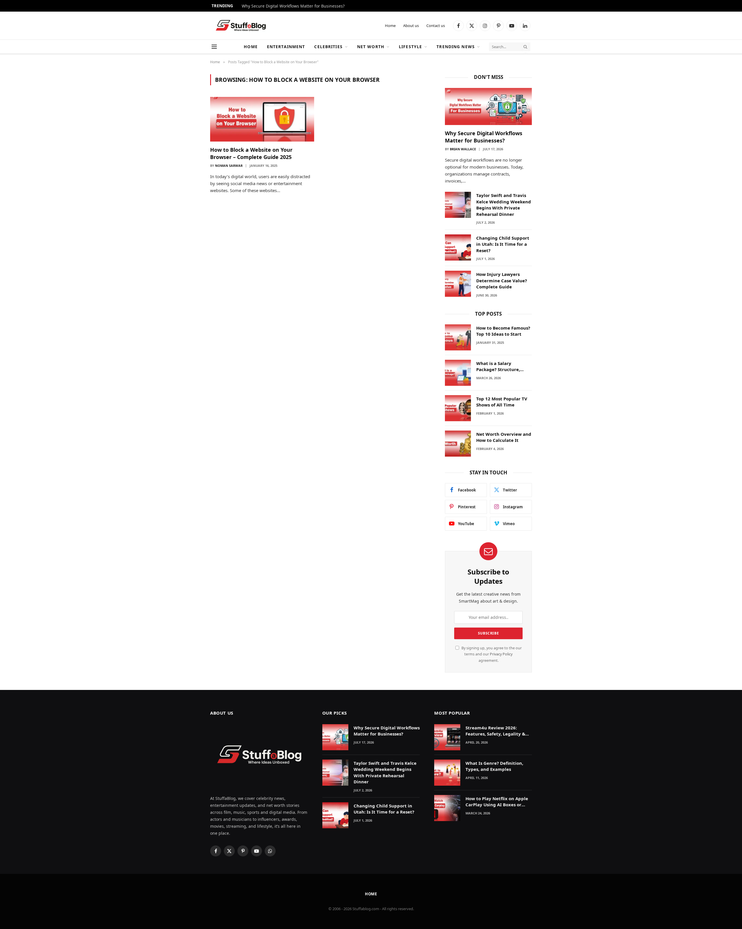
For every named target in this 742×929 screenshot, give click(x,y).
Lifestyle (410, 46)
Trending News (456, 46)
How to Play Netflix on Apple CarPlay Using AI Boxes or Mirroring (496, 802)
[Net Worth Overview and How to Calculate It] (458, 444)
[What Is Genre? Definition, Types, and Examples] (447, 773)
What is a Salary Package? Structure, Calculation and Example (503, 366)
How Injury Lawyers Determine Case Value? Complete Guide (501, 280)
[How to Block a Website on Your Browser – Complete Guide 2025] (262, 119)
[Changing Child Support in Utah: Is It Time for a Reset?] (458, 247)
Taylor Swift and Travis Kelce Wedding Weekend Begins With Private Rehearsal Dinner (503, 204)
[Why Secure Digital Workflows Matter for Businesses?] (488, 106)
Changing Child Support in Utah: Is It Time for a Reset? (502, 244)
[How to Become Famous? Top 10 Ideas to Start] (458, 337)
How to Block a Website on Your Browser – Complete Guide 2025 (251, 153)
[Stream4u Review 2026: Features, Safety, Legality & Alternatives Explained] (447, 737)
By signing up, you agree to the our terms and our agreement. (491, 654)
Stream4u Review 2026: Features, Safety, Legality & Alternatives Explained (495, 731)
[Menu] (214, 46)
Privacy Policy (501, 654)
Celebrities (328, 46)
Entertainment (286, 46)
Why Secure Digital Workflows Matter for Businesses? (293, 6)
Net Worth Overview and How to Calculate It (503, 437)
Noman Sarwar (229, 165)
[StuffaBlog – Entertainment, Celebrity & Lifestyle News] (241, 26)
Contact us (435, 25)
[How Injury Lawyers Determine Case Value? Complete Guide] (458, 284)
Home (390, 25)
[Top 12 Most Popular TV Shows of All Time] (458, 408)
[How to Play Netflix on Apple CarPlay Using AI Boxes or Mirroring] (447, 808)
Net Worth (370, 46)
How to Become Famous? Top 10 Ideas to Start (503, 331)
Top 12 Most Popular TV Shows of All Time (501, 402)
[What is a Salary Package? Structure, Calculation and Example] (458, 373)
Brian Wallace (463, 149)
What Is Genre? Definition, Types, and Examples (494, 766)
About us (411, 25)
